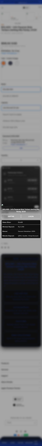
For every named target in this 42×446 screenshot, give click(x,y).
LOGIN (31, 216)
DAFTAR (11, 216)
